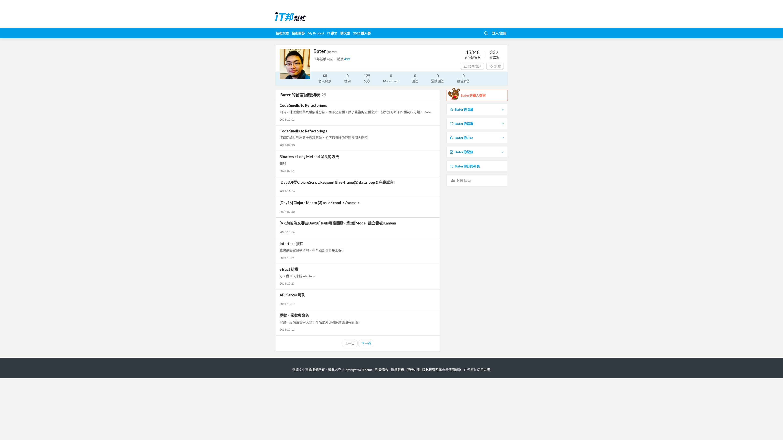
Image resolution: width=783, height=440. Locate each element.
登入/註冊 (499, 33)
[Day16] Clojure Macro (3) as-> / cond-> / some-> (320, 202)
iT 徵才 (332, 33)
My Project (316, 33)
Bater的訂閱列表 (467, 166)
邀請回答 (437, 78)
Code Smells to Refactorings (303, 105)
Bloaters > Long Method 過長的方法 (309, 156)
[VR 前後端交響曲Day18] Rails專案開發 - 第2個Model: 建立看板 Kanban (338, 223)
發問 (347, 78)
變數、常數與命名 (294, 315)
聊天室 (345, 33)
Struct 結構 (289, 269)
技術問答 (298, 33)
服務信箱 (413, 370)
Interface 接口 (291, 243)
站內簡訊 (474, 66)
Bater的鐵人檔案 (473, 95)
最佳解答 (463, 78)
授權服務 (397, 370)
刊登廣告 (381, 370)
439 (347, 59)
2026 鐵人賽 (362, 33)
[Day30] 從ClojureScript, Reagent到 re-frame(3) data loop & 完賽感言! (337, 182)
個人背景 (324, 81)
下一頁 (366, 343)
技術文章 (282, 33)
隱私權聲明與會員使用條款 (441, 370)
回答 (415, 78)
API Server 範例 (292, 295)
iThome (367, 370)
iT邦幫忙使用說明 (477, 370)
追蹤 (497, 66)
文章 (367, 78)
